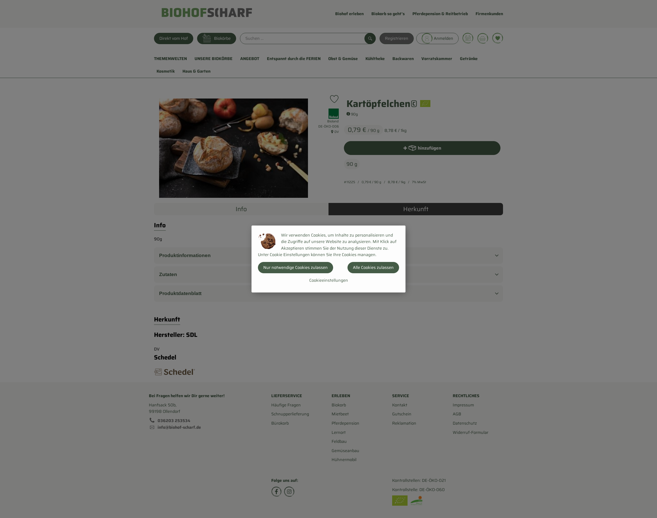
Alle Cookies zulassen (373, 267)
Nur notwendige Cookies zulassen (295, 267)
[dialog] (328, 259)
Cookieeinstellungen (328, 280)
